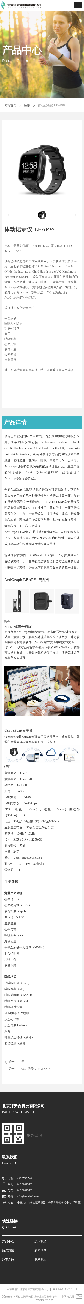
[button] (78, 5)
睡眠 (27, 105)
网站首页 (10, 105)
